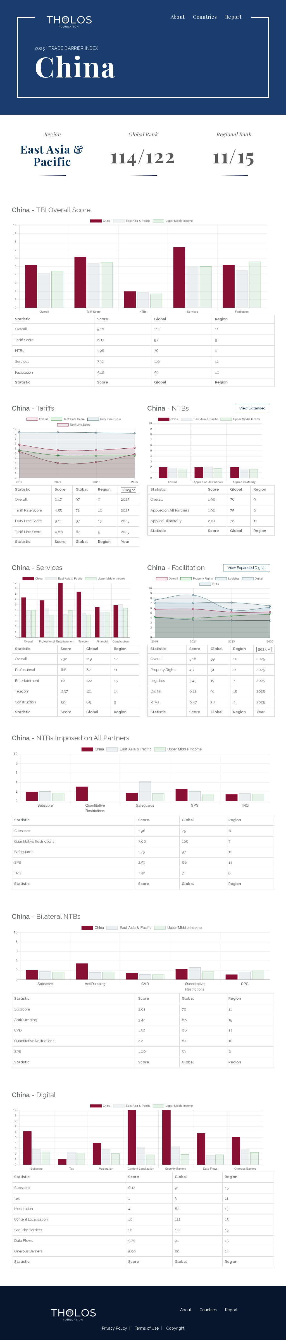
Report (233, 16)
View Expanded (252, 408)
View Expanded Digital (247, 568)
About (178, 16)
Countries (205, 16)
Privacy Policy (114, 1328)
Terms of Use (147, 1328)
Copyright (175, 1328)
